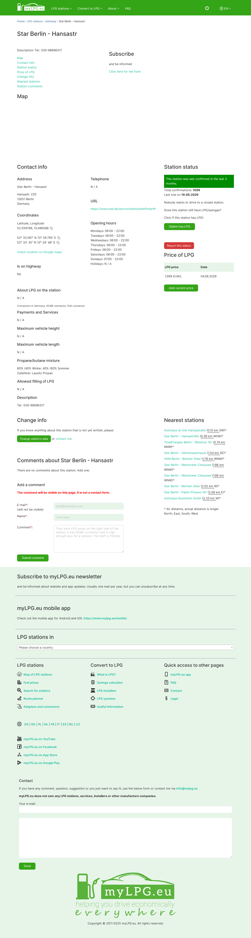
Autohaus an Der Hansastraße (185, 430)
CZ (78, 724)
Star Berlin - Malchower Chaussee (187, 465)
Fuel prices (31, 682)
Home (21, 21)
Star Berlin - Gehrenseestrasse (185, 453)
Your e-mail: (27, 803)
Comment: (25, 527)
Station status (26, 67)
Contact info (26, 63)
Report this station (179, 245)
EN (26, 724)
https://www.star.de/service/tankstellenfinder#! (123, 209)
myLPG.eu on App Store (40, 755)
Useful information (110, 706)
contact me (63, 439)
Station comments (29, 86)
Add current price (181, 288)
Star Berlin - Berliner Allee (182, 486)
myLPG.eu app (181, 674)
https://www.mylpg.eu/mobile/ (105, 618)
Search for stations (37, 690)
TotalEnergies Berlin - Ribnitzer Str (188, 442)
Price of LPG (26, 72)
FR (52, 724)
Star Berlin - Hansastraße (181, 436)
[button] (51, 228)
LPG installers (106, 690)
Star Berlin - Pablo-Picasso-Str (185, 492)
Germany (50, 21)
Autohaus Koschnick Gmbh (182, 498)
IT (58, 724)
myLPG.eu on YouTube (39, 739)
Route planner (33, 698)
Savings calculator (110, 682)
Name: (22, 516)
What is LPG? (106, 674)
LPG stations (35, 21)
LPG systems (106, 698)
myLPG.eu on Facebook (40, 747)
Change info (25, 76)
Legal (174, 698)
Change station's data (34, 439)
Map (20, 58)
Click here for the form (125, 71)
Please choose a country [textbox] (36, 647)
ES (64, 724)
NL (46, 724)
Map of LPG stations (38, 674)
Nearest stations (28, 81)
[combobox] (125, 647)
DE (33, 724)
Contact (176, 690)
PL (40, 724)
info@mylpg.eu (187, 788)
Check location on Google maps (39, 252)
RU (71, 724)
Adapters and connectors (42, 706)
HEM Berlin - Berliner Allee (182, 459)
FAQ (128, 8)
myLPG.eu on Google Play (42, 763)
